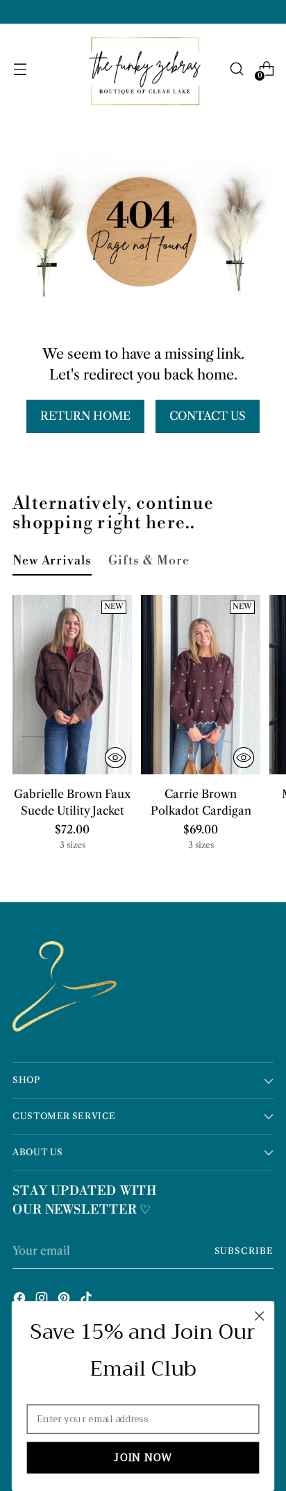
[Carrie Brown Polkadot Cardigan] (200, 684)
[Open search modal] (236, 69)
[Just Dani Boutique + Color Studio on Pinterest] (65, 1300)
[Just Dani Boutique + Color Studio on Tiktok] (87, 1300)
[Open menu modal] (20, 69)
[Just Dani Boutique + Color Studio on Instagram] (43, 1300)
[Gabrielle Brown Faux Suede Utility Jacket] (72, 684)
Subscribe (244, 1251)
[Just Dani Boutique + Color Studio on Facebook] (20, 1300)
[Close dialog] (259, 1315)
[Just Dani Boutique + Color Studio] (143, 69)
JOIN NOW (142, 1458)
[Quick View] (115, 757)
